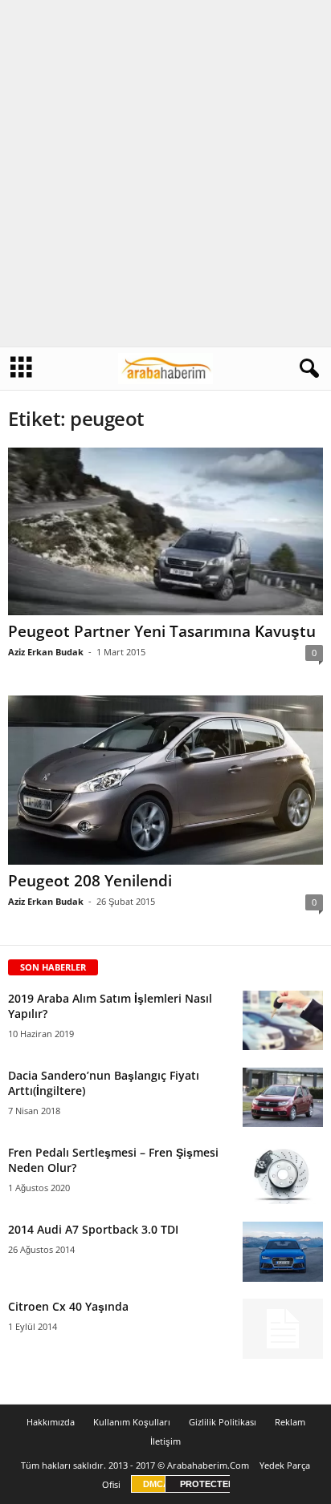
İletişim (165, 1441)
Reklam (290, 1422)
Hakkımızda (51, 1422)
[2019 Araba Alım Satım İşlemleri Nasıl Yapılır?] (283, 1021)
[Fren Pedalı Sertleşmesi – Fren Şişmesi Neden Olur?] (283, 1175)
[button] (306, 369)
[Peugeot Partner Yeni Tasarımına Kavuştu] (165, 531)
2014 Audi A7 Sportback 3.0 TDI (93, 1229)
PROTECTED (207, 1484)
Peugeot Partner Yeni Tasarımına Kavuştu (162, 631)
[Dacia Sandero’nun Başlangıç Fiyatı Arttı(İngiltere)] (283, 1098)
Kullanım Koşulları (131, 1422)
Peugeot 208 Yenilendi (90, 880)
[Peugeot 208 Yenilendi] (165, 780)
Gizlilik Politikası (222, 1422)
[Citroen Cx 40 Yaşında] (283, 1329)
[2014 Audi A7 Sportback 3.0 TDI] (283, 1252)
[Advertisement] (165, 173)
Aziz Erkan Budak (46, 652)
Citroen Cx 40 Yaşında (68, 1306)
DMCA (156, 1484)
